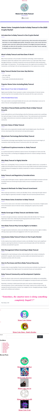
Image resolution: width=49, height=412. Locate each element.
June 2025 (5, 351)
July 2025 (5, 349)
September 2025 (6, 347)
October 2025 (5, 346)
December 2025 (6, 344)
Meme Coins (24, 0)
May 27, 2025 (26, 18)
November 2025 (6, 345)
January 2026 (5, 343)
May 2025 (5, 352)
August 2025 (5, 348)
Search (1, 334)
